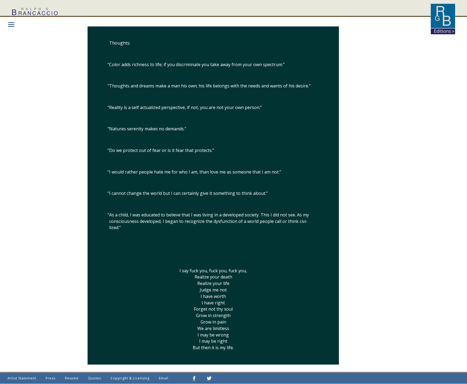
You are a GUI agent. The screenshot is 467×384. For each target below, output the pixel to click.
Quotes (94, 378)
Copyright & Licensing (130, 378)
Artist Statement (22, 378)
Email (163, 378)
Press (50, 378)
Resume (72, 378)
